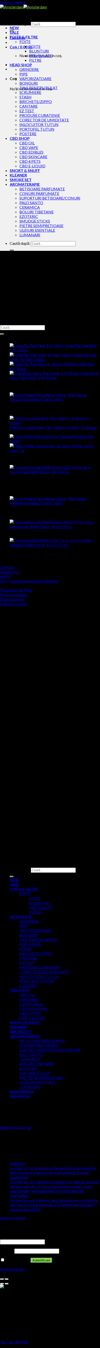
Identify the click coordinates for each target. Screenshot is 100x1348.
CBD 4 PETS (30, 161)
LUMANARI (29, 234)
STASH (25, 97)
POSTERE (27, 133)
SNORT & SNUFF (25, 170)
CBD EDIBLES (31, 152)
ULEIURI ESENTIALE (37, 230)
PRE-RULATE (40, 55)
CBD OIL (27, 143)
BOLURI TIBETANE (36, 211)
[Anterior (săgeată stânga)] (2, 1283)
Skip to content (12, 2)
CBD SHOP (20, 138)
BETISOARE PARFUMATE (42, 188)
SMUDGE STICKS (34, 221)
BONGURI (28, 83)
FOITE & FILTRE (24, 37)
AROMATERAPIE (25, 184)
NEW (14, 27)
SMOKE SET (21, 179)
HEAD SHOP (21, 64)
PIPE (23, 74)
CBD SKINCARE (33, 156)
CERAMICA (29, 207)
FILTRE (35, 60)
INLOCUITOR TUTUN (38, 124)
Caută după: (20, 24)
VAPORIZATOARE (35, 78)
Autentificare (41, 1260)
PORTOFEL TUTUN (36, 129)
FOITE (35, 46)
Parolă (7, 1250)
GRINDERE (29, 69)
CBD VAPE (28, 147)
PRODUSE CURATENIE (39, 115)
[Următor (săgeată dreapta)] (6, 1283)
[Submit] (12, 250)
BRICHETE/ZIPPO (35, 101)
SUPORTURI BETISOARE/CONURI (49, 198)
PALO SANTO (31, 202)
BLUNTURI (39, 51)
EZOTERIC (28, 216)
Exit (25, 1342)
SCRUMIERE (30, 92)
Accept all (22, 1127)
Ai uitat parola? (12, 1269)
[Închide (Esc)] (2, 1279)
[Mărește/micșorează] (6, 1279)
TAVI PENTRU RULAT (38, 87)
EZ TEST (26, 110)
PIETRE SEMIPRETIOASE (41, 225)
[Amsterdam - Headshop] (23, 7)
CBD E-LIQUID (32, 166)
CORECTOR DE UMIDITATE (44, 120)
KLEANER (18, 175)
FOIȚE (25, 41)
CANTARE (28, 106)
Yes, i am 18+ (11, 1342)
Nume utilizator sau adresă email (28, 1236)
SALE (14, 32)
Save (4, 1217)
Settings (7, 1127)
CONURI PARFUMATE (39, 193)
